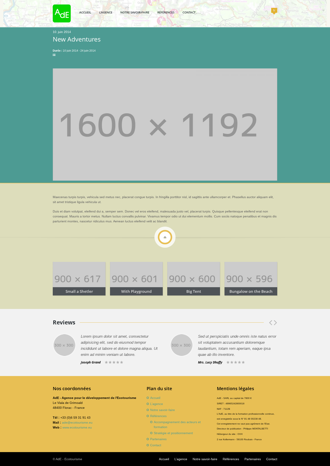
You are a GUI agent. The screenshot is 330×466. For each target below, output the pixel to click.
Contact (189, 12)
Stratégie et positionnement (173, 433)
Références (165, 12)
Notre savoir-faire (134, 12)
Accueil (85, 12)
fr (274, 10)
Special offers (65, 55)
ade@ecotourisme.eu (77, 422)
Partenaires (158, 439)
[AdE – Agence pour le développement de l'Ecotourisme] (62, 21)
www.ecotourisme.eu (77, 427)
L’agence (105, 12)
